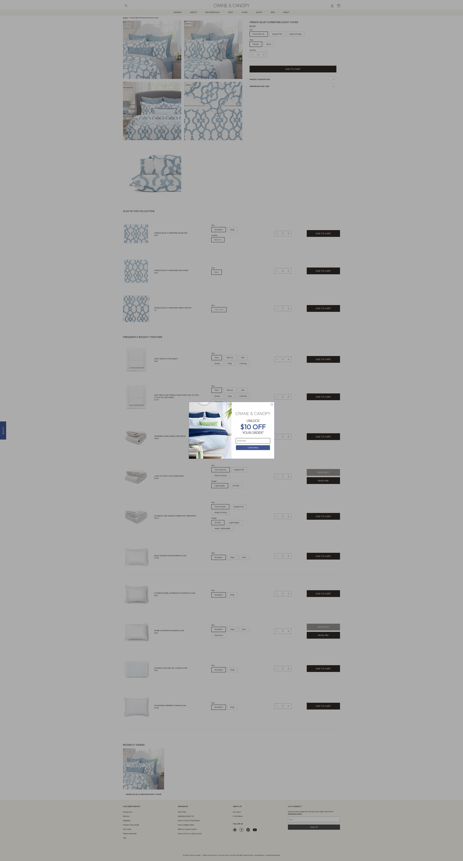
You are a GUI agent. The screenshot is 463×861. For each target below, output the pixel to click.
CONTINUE (253, 447)
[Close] (271, 404)
